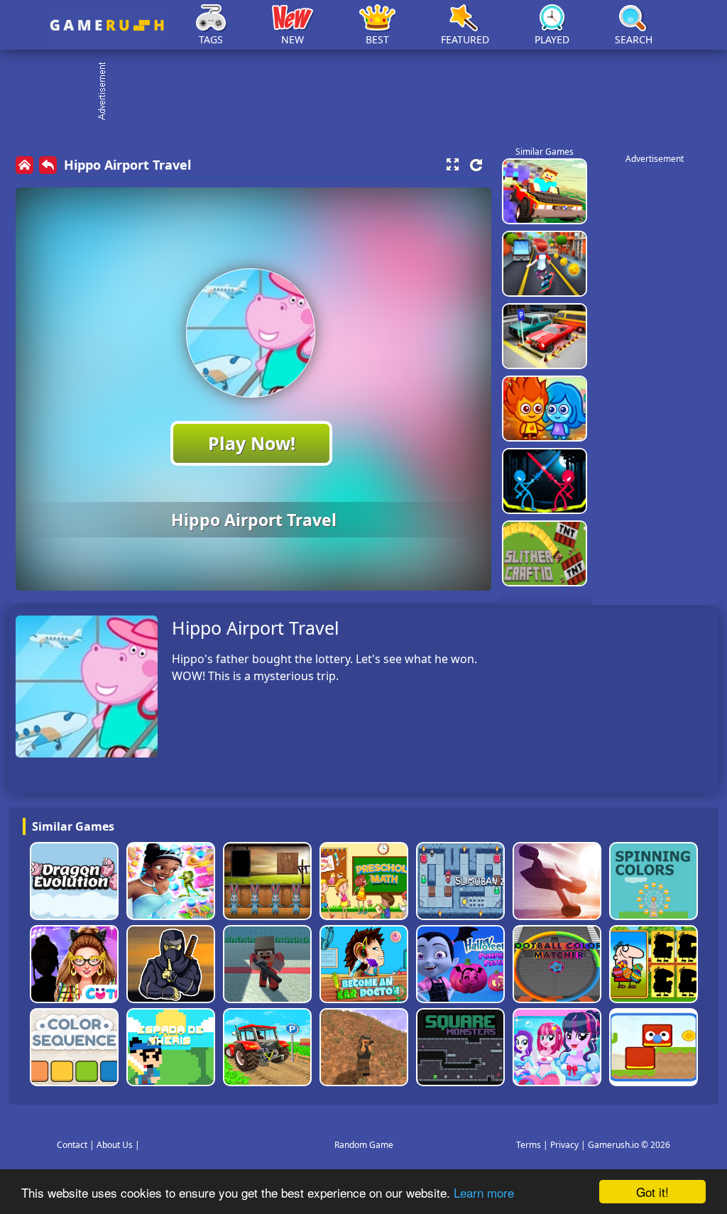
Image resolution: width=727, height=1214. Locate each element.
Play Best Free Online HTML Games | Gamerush (107, 25)
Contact (72, 1145)
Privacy (564, 1145)
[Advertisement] (370, 92)
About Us (115, 1145)
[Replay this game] (476, 165)
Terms (528, 1145)
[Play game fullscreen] (452, 164)
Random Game (363, 1145)
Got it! (652, 1192)
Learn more (484, 1192)
